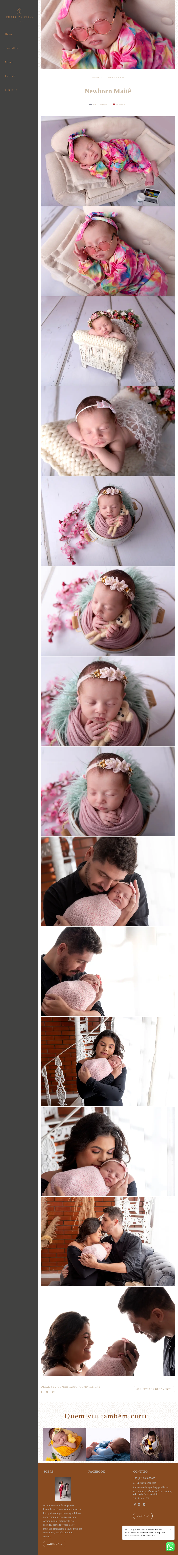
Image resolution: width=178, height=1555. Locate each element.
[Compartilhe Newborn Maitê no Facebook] (41, 1392)
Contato (10, 76)
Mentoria (11, 90)
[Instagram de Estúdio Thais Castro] (139, 1504)
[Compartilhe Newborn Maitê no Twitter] (47, 1392)
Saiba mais (54, 1544)
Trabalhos (12, 48)
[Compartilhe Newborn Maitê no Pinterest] (53, 1392)
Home (9, 34)
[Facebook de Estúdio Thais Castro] (135, 1504)
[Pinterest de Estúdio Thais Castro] (144, 1504)
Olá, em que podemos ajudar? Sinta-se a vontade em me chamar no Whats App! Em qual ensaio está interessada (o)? (145, 1532)
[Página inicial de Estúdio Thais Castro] (19, 15)
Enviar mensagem (146, 1483)
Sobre (9, 62)
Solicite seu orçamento (154, 1389)
